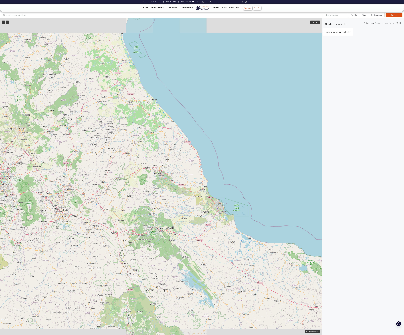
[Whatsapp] (398, 323)
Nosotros (187, 8)
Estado (354, 15)
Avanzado (378, 15)
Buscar (394, 15)
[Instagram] (246, 2)
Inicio (146, 8)
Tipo (364, 15)
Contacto (234, 8)
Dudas (216, 8)
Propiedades (157, 8)
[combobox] (385, 23)
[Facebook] (242, 2)
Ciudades (173, 8)
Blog (224, 8)
